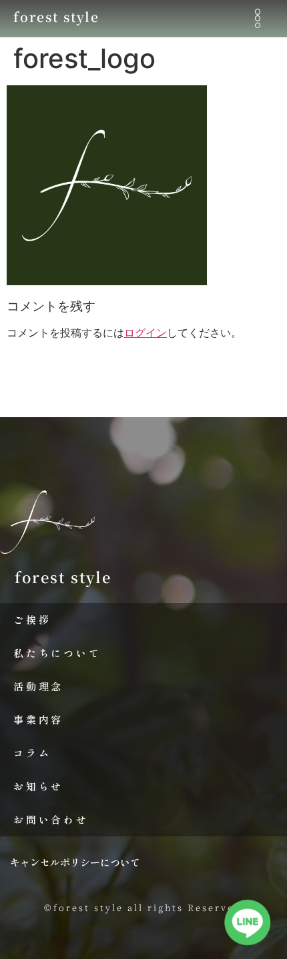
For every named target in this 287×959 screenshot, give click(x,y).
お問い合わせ (51, 819)
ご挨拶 (32, 619)
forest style (56, 16)
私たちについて (57, 653)
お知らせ (38, 786)
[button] (258, 19)
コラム (32, 753)
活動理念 (38, 686)
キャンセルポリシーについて (75, 862)
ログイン (145, 332)
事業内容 (38, 719)
